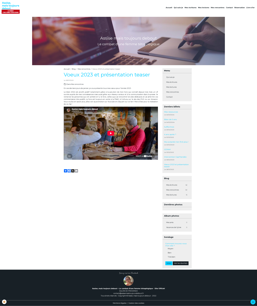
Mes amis (176, 222)
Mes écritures (190, 8)
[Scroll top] (252, 301)
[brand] (11, 8)
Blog (74, 69)
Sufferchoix (169, 127)
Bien (169, 253)
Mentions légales (119, 303)
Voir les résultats (180, 263)
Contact (229, 8)
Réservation (239, 8)
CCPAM (167, 149)
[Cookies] (4, 302)
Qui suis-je (178, 8)
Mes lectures (203, 8)
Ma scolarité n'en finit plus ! (176, 142)
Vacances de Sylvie (176, 227)
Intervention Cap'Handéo (175, 157)
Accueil (169, 8)
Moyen (170, 249)
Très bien (171, 257)
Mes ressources (171, 112)
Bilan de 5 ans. (170, 119)
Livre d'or (250, 8)
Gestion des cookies (136, 303)
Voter (169, 263)
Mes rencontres (217, 8)
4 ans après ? (170, 134)
